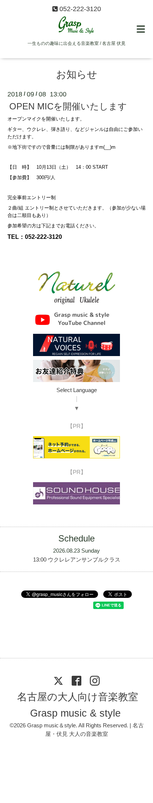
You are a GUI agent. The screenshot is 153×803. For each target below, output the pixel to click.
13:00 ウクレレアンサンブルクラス (76, 560)
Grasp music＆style (51, 725)
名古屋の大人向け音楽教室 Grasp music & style (77, 705)
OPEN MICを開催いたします (68, 106)
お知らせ (76, 74)
